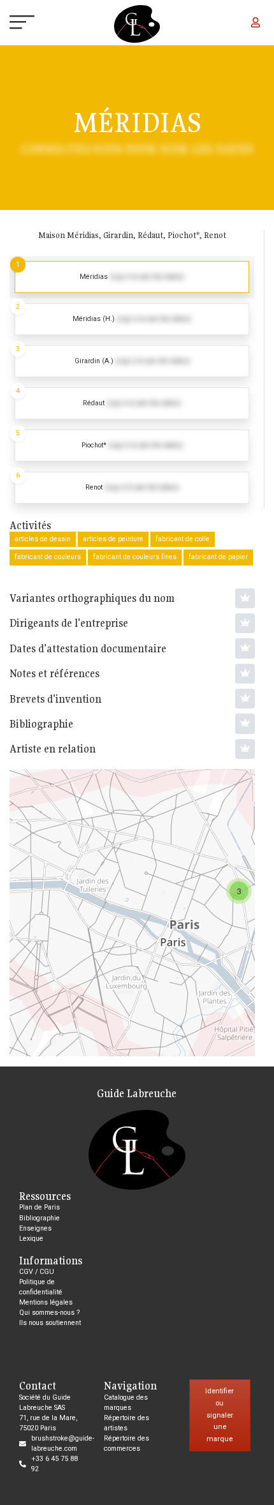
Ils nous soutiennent (50, 1323)
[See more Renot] (132, 488)
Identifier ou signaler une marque (219, 1415)
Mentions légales (46, 1302)
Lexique (31, 1238)
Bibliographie (39, 1218)
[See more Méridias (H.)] (132, 319)
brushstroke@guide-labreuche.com (62, 1443)
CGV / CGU (36, 1272)
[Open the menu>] (11, 24)
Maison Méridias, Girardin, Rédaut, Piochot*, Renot (132, 235)
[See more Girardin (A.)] (132, 361)
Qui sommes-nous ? (49, 1312)
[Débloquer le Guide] (245, 598)
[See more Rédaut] (132, 403)
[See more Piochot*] (132, 445)
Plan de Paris (39, 1207)
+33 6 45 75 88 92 (54, 1464)
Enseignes (35, 1228)
